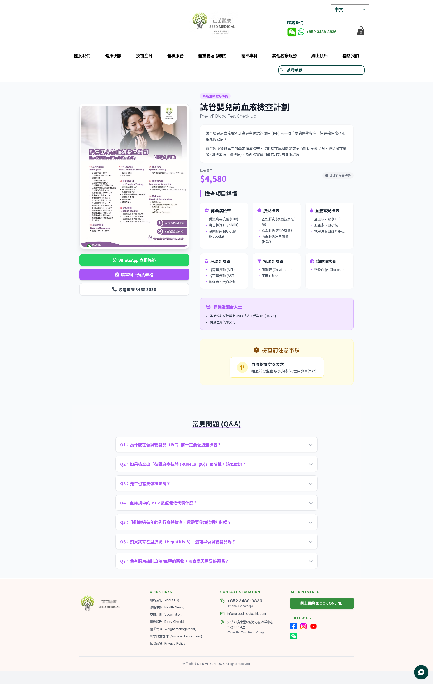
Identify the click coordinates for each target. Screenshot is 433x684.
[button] (284, 56)
